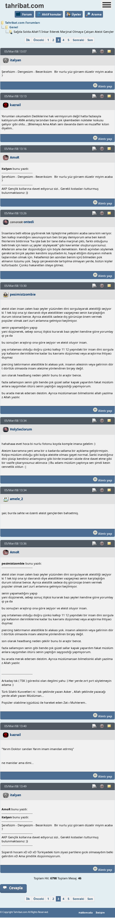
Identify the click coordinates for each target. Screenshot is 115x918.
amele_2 (16, 499)
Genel (13, 27)
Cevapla (16, 887)
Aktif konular (52, 14)
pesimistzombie (23, 294)
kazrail (15, 105)
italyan (15, 60)
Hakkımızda (86, 912)
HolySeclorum (21, 429)
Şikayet (102, 51)
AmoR (14, 157)
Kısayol (94, 51)
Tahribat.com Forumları (22, 23)
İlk (28, 40)
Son (90, 40)
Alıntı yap (104, 86)
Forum (27, 14)
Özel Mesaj (109, 51)
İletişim (100, 912)
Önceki (38, 40)
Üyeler (76, 14)
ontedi (29, 222)
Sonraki (78, 40)
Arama (96, 14)
